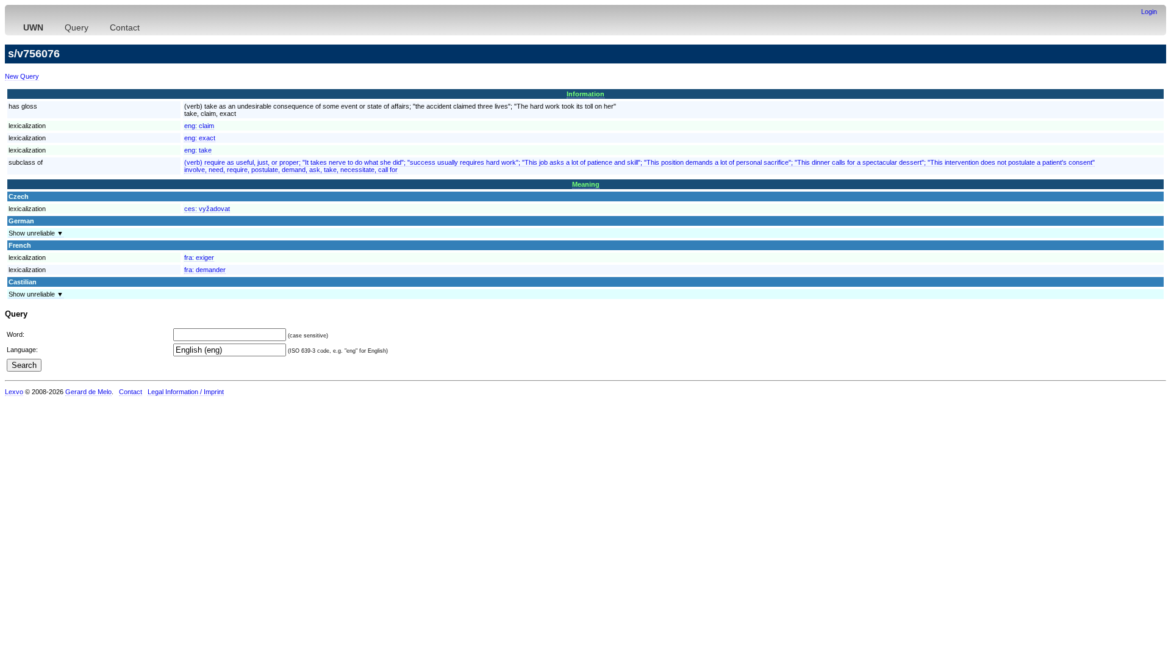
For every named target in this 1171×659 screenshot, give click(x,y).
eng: (199, 125)
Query (76, 27)
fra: (199, 257)
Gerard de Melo (88, 391)
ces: (207, 208)
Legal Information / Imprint (186, 391)
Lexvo (14, 391)
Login (1149, 11)
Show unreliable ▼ (36, 233)
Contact (125, 27)
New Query (22, 76)
